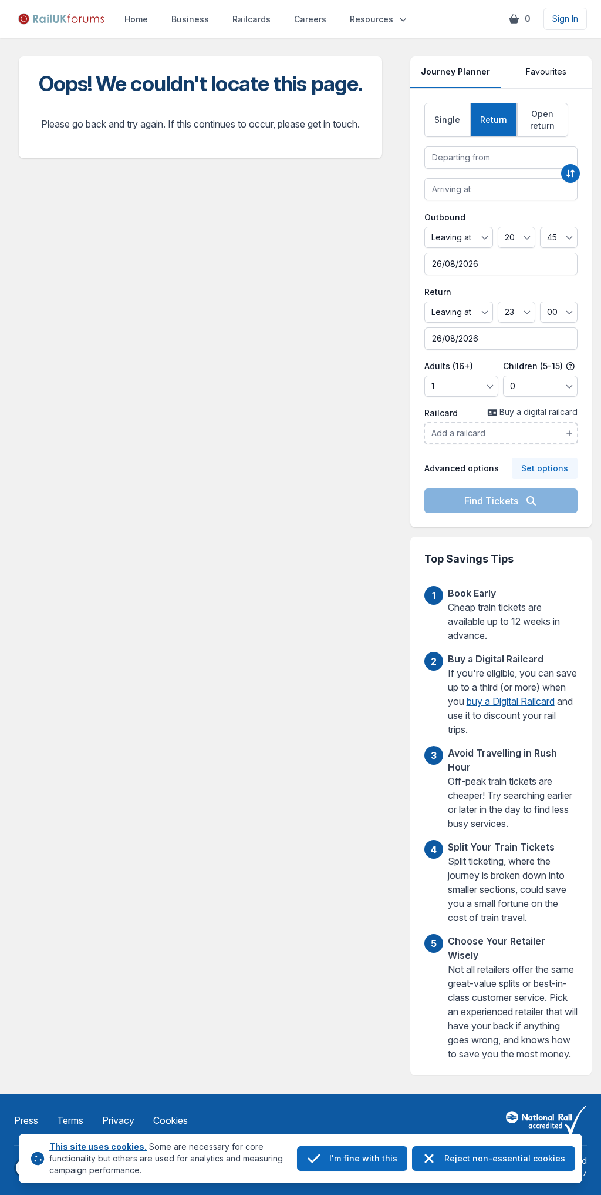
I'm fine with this (363, 1158)
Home (136, 19)
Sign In (565, 19)
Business (190, 19)
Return (437, 292)
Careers (310, 19)
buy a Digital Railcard (511, 701)
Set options (544, 468)
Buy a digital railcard (538, 412)
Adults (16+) (448, 366)
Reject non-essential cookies (504, 1158)
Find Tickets (492, 501)
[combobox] (501, 157)
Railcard (441, 413)
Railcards (251, 19)
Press (26, 1120)
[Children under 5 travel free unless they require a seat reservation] (570, 366)
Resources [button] (371, 19)
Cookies (170, 1120)
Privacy (118, 1120)
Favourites (546, 71)
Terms (70, 1120)
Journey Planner (455, 71)
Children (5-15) (534, 366)
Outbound (444, 217)
